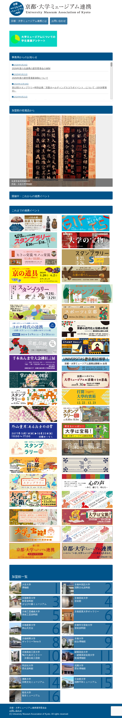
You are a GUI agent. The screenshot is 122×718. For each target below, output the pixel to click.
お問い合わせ (58, 21)
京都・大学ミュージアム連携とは (29, 21)
